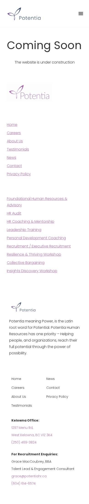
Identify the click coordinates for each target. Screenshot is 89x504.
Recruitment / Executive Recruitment (39, 246)
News (11, 157)
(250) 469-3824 (24, 442)
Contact (14, 165)
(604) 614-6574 (23, 483)
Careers (14, 132)
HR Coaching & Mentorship (30, 221)
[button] (80, 13)
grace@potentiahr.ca (29, 476)
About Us (15, 141)
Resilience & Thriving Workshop (34, 254)
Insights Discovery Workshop (32, 270)
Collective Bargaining (25, 262)
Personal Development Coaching (36, 238)
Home (12, 124)
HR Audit (14, 213)
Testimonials (18, 149)
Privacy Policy (19, 174)
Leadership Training (24, 229)
